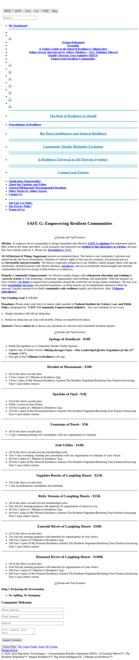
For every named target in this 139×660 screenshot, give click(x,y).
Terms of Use (9, 650)
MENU (7, 11)
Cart (36, 11)
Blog (54, 11)
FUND (45, 11)
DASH (18, 11)
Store (28, 11)
